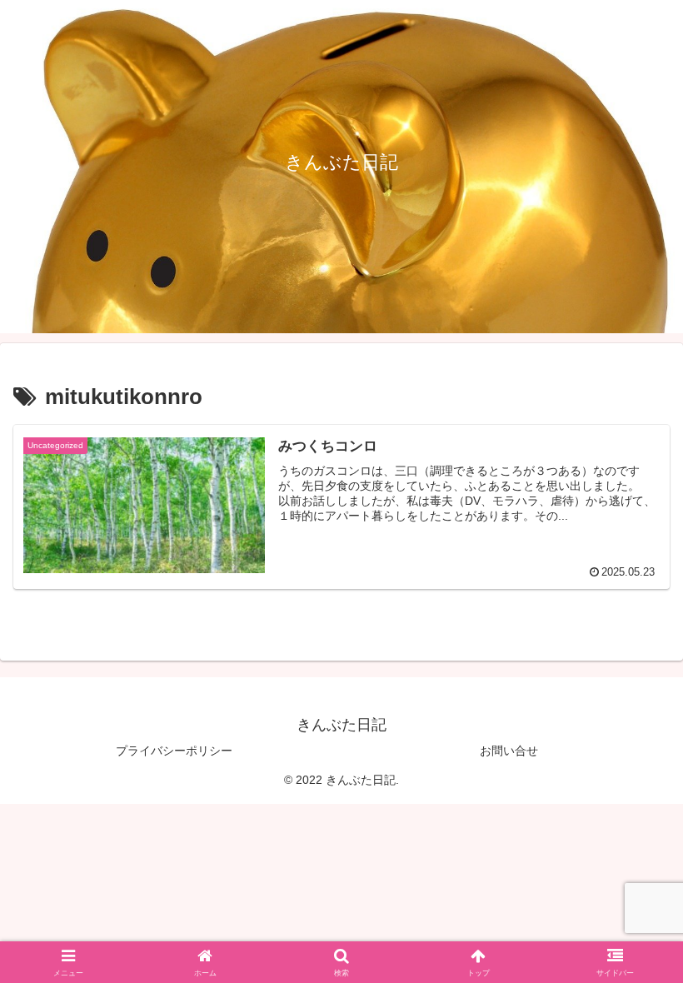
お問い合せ (509, 750)
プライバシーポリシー (174, 750)
